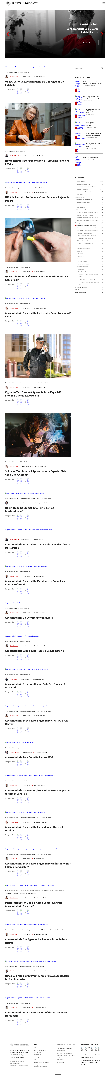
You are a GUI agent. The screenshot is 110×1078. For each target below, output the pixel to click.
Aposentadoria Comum (11, 72)
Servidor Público (59, 930)
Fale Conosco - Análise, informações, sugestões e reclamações (41, 1052)
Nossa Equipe (37, 1057)
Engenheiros (8, 893)
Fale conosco (61, 1062)
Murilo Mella (13, 155)
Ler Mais (83, 42)
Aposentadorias (9, 151)
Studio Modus (58, 1074)
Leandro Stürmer (14, 503)
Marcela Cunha (14, 76)
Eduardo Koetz (14, 192)
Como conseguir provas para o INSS (29, 382)
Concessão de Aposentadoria (41, 1062)
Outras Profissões (24, 72)
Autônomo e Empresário (26, 187)
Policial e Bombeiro (31, 893)
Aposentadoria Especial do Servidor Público (32, 890)
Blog (35, 1059)
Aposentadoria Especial (11, 267)
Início (35, 1047)
